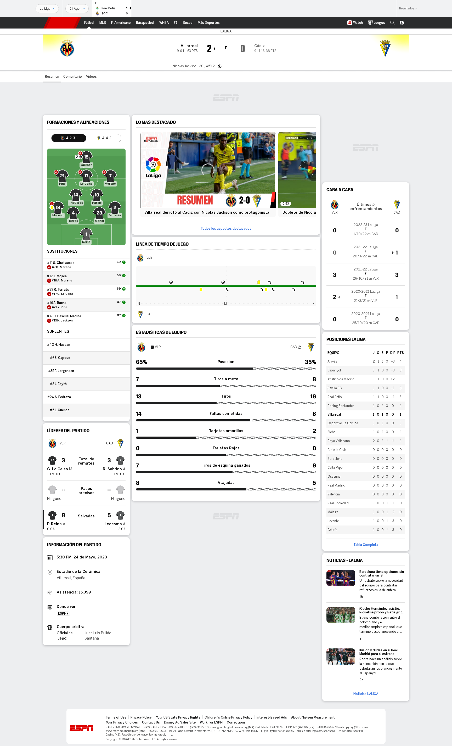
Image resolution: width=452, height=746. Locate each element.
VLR (149, 257)
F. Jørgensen (64, 371)
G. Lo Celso (65, 294)
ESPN (62, 23)
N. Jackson (65, 320)
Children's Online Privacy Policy (228, 717)
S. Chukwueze (63, 263)
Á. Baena (59, 303)
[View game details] (365, 230)
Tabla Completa (365, 545)
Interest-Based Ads (272, 717)
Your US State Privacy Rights (178, 717)
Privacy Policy (141, 717)
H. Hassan (62, 345)
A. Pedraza (63, 397)
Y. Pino (62, 307)
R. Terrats (61, 289)
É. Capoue (62, 358)
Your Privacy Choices (122, 722)
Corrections (236, 722)
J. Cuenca (62, 410)
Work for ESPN (211, 722)
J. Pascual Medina (67, 316)
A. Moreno (64, 280)
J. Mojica (60, 276)
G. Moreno (63, 267)
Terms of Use (116, 717)
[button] (392, 23)
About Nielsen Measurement (313, 717)
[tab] (69, 138)
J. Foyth (61, 384)
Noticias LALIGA (365, 694)
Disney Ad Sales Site (180, 722)
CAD (149, 314)
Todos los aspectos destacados (226, 228)
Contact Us (151, 722)
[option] (208, 174)
